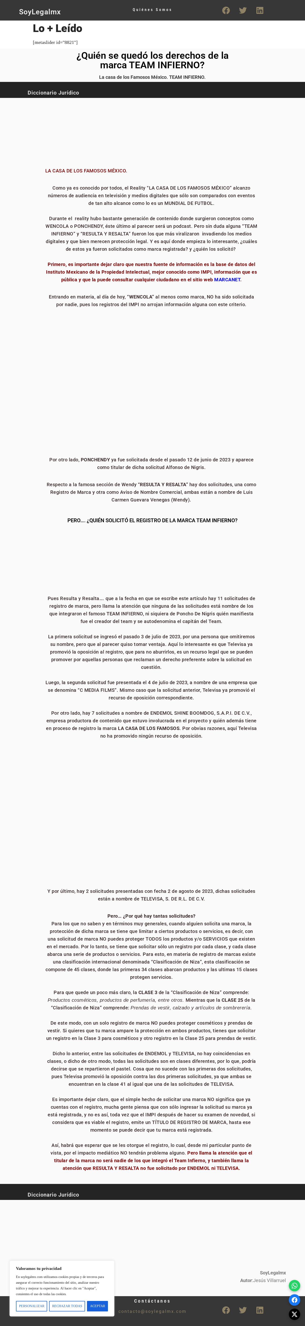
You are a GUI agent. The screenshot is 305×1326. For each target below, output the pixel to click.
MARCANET (227, 279)
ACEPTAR (97, 1306)
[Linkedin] (260, 10)
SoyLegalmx (40, 12)
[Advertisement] (134, 130)
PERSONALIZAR (31, 1306)
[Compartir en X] (294, 1314)
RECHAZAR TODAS (67, 1306)
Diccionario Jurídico (53, 93)
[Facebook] (226, 10)
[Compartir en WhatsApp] (294, 1285)
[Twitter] (243, 10)
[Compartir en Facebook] (294, 1300)
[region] (62, 1288)
